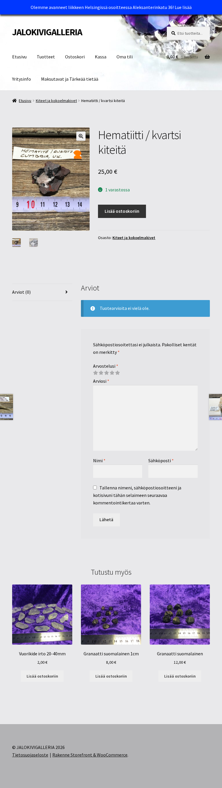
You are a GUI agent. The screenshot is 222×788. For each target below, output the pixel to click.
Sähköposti (161, 460)
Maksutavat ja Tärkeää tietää (69, 79)
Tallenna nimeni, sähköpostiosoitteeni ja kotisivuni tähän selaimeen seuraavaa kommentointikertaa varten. (137, 495)
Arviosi (101, 381)
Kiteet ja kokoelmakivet (56, 100)
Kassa (100, 57)
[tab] (42, 292)
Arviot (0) (21, 292)
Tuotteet (46, 57)
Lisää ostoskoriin (122, 211)
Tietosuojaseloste (30, 755)
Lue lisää (183, 7)
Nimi (99, 460)
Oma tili (124, 57)
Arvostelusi (105, 366)
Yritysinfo (21, 79)
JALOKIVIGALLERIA (47, 32)
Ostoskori (75, 57)
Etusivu (19, 57)
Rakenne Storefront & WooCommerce (89, 755)
